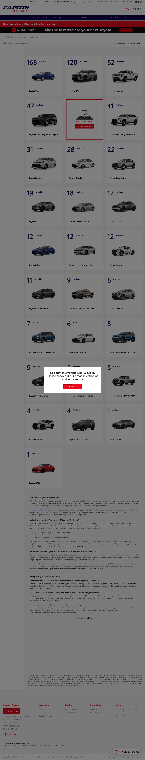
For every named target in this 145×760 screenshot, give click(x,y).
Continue (72, 387)
